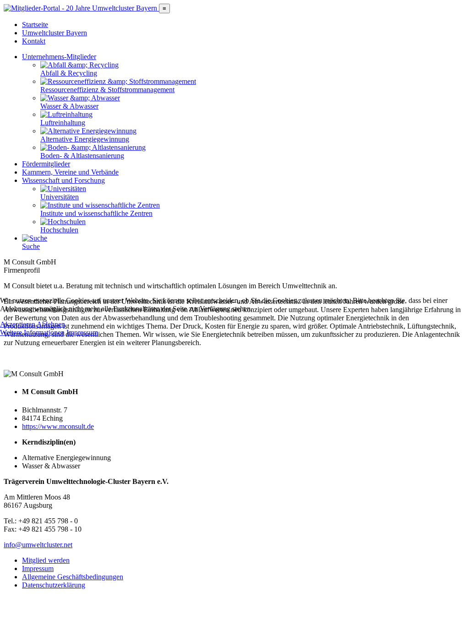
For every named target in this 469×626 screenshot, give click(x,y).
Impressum (82, 332)
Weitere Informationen (32, 332)
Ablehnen (51, 324)
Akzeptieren (17, 324)
